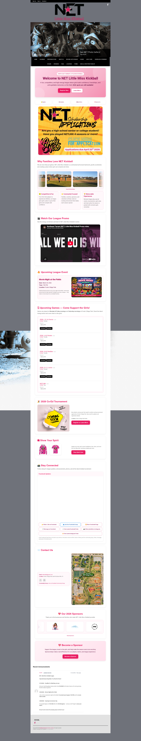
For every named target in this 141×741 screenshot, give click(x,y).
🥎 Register (43, 102)
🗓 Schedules (61, 102)
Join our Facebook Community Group (56, 583)
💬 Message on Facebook (49, 529)
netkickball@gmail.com (47, 574)
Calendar (42, 59)
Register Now (64, 90)
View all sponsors (70, 635)
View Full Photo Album (70, 189)
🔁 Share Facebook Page (91, 524)
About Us (61, 59)
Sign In (39, 1)
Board (82, 59)
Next (107, 39)
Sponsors (56, 64)
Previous (33, 39)
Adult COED (89, 59)
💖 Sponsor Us (97, 102)
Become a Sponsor (70, 656)
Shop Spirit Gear (78, 452)
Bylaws (49, 64)
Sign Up (34, 1)
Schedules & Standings (101, 59)
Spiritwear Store (51, 59)
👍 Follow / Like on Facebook (49, 524)
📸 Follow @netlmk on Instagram (91, 529)
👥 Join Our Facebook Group (70, 524)
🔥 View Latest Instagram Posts (70, 533)
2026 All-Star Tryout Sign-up (87, 64)
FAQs (62, 64)
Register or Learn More (80, 422)
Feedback (44, 1)
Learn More (77, 90)
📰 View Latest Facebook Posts (70, 529)
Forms (76, 64)
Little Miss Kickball (47, 727)
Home (35, 59)
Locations (69, 64)
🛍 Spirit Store (79, 102)
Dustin (40, 672)
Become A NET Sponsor (72, 59)
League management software (39, 729)
